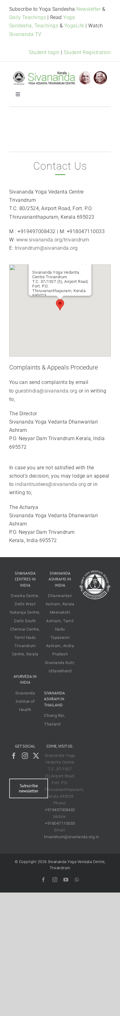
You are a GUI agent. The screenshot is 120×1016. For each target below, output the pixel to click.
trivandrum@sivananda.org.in (71, 836)
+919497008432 (60, 809)
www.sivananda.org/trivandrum (52, 240)
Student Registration (87, 52)
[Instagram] (25, 756)
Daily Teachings (27, 17)
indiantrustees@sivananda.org (50, 484)
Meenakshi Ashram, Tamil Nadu (60, 620)
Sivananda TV (25, 34)
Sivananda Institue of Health (25, 701)
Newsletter (88, 9)
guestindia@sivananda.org (46, 391)
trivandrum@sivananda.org (46, 248)
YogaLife (74, 26)
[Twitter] (36, 756)
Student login (44, 52)
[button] (60, 305)
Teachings (46, 26)
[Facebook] (14, 756)
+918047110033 (60, 823)
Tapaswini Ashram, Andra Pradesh (60, 645)
